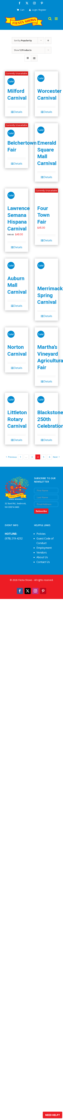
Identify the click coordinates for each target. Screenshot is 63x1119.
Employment (44, 548)
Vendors (42, 552)
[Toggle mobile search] (50, 18)
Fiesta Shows (25, 580)
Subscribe (41, 511)
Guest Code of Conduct (45, 541)
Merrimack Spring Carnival (50, 295)
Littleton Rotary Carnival (17, 419)
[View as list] (34, 58)
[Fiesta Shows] (17, 479)
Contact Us (43, 562)
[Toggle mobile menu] (56, 18)
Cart (22, 9)
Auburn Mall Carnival (16, 285)
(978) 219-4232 (14, 538)
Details (18, 112)
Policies (41, 534)
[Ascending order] (48, 40)
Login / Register (39, 9)
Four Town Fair (43, 215)
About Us (42, 557)
